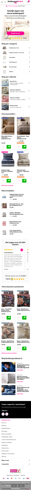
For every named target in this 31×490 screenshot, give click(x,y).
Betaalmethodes (6, 428)
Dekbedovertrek (14, 48)
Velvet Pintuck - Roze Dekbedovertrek (15, 222)
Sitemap (4, 456)
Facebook (3, 414)
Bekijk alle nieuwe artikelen (9, 353)
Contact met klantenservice (9, 439)
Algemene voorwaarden (8, 453)
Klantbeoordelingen (7, 442)
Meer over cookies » (16, 488)
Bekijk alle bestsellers (7, 185)
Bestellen (4, 425)
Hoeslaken (12, 57)
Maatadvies (5, 445)
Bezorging (4, 431)
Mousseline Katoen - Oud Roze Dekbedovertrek (16, 204)
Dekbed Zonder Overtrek (16, 52)
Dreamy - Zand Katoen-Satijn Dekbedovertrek (7, 341)
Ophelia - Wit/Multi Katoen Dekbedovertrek (16, 213)
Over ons (4, 422)
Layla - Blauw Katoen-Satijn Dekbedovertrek (16, 231)
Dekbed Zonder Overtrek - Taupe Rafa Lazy (23, 171)
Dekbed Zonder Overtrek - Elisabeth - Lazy (7, 171)
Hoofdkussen (13, 62)
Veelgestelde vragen (7, 437)
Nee (21, 485)
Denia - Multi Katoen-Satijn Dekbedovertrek (23, 309)
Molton (11, 71)
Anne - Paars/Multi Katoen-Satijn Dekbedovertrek (6, 310)
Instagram (6, 414)
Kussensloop (12, 67)
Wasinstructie (5, 448)
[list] (15, 260)
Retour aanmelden (6, 434)
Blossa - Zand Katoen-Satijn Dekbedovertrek (23, 341)
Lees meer (20, 370)
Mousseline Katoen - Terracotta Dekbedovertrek (7, 137)
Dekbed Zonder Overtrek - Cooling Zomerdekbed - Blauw (17, 196)
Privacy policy (5, 451)
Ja (14, 485)
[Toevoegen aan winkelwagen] (9, 147)
